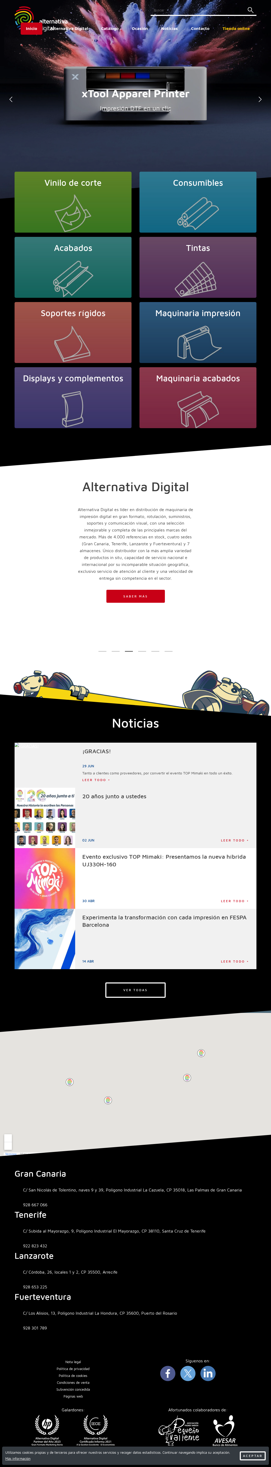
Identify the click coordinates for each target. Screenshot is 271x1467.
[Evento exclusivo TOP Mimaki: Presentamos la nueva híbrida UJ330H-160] (45, 878)
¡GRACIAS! (96, 751)
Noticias (169, 28)
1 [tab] (102, 651)
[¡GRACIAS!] (45, 765)
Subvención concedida (73, 1389)
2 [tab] (116, 651)
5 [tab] (155, 651)
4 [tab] (142, 651)
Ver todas (135, 990)
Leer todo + (96, 780)
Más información (17, 1459)
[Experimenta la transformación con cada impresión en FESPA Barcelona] (45, 939)
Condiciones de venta (73, 1383)
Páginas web (73, 1396)
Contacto (200, 28)
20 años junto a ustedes (114, 796)
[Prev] (11, 99)
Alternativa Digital (69, 28)
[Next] (260, 99)
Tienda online (236, 28)
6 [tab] (169, 651)
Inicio (31, 28)
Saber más (135, 596)
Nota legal (73, 1362)
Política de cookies (73, 1376)
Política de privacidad (73, 1369)
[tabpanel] (135, 99)
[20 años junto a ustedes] (45, 818)
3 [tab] (129, 651)
